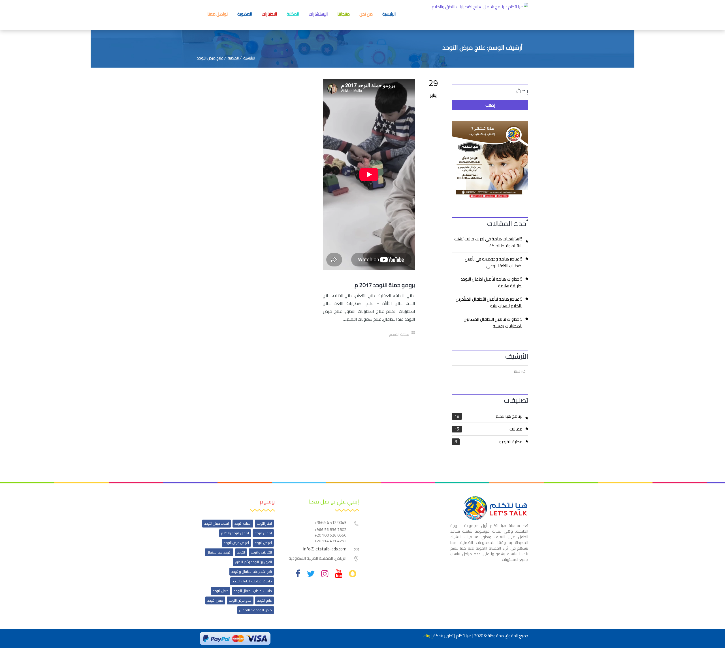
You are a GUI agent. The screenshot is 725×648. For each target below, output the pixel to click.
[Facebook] (297, 573)
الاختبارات (269, 14)
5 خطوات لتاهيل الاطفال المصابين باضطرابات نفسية (493, 323)
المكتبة (293, 14)
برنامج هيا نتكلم (489, 416)
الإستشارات (318, 14)
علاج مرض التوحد (210, 58)
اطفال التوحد (263, 533)
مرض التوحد (215, 600)
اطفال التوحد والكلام (235, 533)
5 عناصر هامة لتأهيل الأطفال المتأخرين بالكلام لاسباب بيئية (489, 302)
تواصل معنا (217, 14)
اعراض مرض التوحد (236, 542)
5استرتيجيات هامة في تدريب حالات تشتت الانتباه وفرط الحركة (488, 242)
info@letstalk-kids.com (324, 549)
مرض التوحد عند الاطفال (255, 610)
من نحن (366, 14)
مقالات (489, 429)
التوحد (241, 552)
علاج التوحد (264, 600)
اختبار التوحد (264, 523)
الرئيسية (389, 14)
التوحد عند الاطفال (219, 552)
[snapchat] (352, 573)
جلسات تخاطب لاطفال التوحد (253, 590)
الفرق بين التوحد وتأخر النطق (253, 562)
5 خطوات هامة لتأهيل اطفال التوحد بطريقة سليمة (491, 282)
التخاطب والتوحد (261, 552)
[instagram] (325, 573)
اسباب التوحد (242, 523)
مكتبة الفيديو (489, 442)
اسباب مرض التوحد (216, 523)
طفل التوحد (220, 590)
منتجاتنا (343, 14)
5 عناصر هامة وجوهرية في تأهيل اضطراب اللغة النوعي (494, 262)
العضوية (244, 14)
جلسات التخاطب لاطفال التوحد (252, 581)
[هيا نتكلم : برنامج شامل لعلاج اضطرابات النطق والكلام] (480, 15)
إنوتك (427, 636)
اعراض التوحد (263, 542)
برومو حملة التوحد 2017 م (385, 285)
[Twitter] (311, 573)
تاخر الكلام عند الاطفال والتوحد (251, 571)
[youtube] (338, 573)
